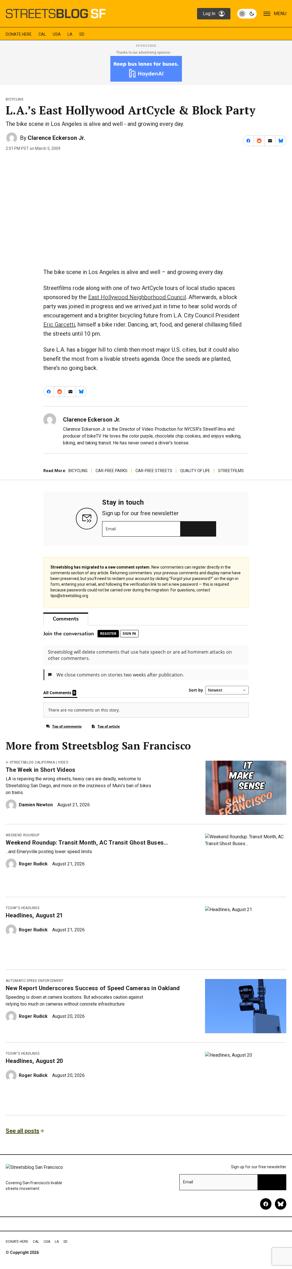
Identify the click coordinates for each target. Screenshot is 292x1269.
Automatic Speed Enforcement (35, 980)
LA (70, 34)
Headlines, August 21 (34, 915)
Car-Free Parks (111, 470)
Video (63, 762)
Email (111, 529)
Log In (209, 13)
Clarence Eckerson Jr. (56, 137)
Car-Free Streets (153, 470)
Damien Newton (36, 804)
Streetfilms (231, 470)
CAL (42, 34)
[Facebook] (265, 1204)
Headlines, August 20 (34, 1061)
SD (81, 34)
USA (57, 34)
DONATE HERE (19, 34)
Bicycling (14, 99)
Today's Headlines (22, 908)
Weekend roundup (23, 835)
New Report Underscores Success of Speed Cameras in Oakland (93, 988)
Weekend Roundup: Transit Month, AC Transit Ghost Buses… (87, 842)
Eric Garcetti (59, 324)
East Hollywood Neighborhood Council (137, 297)
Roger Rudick (33, 864)
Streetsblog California (32, 762)
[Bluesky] (280, 1204)
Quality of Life (195, 470)
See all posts (22, 1130)
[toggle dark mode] (247, 14)
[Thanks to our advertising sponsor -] (146, 69)
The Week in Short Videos (41, 769)
